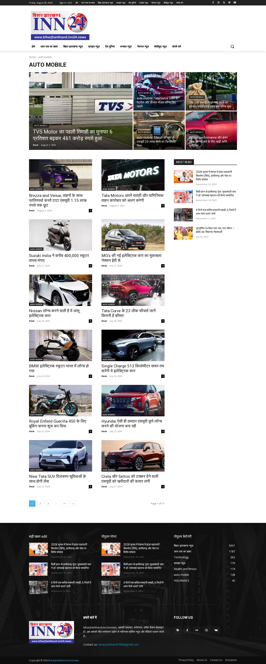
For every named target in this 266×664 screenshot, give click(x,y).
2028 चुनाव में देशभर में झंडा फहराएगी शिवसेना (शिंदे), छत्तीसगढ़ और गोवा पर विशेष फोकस (214, 175)
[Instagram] (218, 3)
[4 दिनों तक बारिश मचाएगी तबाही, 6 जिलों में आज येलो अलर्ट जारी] (183, 214)
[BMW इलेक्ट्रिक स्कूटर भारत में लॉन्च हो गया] (60, 345)
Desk (31, 210)
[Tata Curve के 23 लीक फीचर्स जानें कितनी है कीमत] (133, 290)
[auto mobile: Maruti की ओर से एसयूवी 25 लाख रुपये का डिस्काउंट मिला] (159, 130)
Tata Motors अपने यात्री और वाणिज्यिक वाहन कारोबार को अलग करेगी (132, 198)
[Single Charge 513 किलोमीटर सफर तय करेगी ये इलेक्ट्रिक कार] (133, 345)
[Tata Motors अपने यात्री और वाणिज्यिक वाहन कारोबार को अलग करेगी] (133, 175)
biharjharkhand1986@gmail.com (118, 644)
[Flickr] (197, 630)
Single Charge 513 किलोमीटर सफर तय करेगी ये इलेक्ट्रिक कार (132, 368)
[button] (232, 46)
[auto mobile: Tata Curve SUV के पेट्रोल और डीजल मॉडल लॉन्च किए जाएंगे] (159, 91)
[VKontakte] (216, 630)
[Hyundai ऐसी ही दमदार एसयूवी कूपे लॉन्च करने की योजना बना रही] (133, 400)
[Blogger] (177, 630)
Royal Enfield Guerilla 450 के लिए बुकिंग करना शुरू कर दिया (57, 423)
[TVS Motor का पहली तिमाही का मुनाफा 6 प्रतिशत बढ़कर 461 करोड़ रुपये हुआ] (81, 111)
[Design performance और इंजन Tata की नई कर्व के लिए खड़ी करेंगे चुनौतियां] (211, 130)
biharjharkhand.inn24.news (64, 660)
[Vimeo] (229, 3)
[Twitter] (224, 3)
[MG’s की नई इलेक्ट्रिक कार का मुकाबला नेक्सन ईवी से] (133, 235)
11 (64, 503)
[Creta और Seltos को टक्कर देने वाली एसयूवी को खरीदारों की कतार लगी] (133, 456)
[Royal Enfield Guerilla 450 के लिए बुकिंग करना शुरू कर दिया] (60, 400)
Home (32, 57)
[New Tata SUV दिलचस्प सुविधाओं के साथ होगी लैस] (60, 456)
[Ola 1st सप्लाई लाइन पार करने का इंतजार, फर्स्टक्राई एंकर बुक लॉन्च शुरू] (211, 91)
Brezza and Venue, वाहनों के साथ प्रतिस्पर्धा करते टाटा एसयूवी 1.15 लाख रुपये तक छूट (57, 200)
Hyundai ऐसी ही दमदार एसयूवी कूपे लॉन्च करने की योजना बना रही (131, 423)
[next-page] (73, 503)
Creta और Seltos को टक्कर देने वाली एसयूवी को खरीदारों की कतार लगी (129, 479)
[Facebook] (213, 3)
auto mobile (41, 126)
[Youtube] (235, 3)
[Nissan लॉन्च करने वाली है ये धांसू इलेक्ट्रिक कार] (60, 290)
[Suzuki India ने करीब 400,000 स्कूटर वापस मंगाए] (60, 235)
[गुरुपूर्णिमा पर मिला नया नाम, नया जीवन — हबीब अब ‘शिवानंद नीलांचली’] (183, 233)
